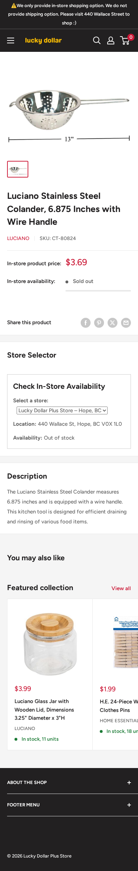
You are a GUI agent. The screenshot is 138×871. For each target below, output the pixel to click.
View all (121, 588)
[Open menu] (10, 40)
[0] (125, 40)
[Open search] (97, 40)
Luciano (18, 238)
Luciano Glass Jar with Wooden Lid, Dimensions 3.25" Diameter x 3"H (44, 709)
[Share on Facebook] (86, 322)
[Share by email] (126, 322)
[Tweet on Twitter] (112, 322)
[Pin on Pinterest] (99, 322)
